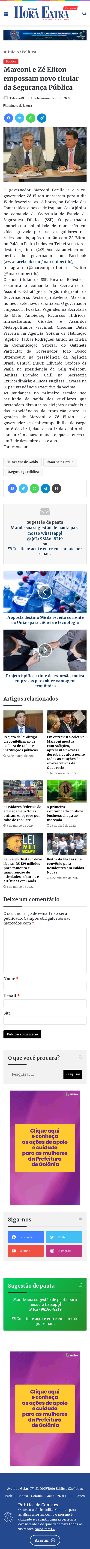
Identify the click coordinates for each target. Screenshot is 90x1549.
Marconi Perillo (61, 462)
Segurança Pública (24, 472)
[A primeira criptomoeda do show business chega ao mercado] (67, 791)
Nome (11, 978)
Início (13, 52)
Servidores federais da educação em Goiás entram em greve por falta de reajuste (22, 813)
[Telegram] (41, 118)
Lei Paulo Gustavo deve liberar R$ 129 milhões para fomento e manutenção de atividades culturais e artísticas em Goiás (22, 870)
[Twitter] (19, 118)
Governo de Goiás (23, 462)
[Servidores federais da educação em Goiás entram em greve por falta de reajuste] (23, 791)
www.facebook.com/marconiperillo (38, 261)
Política (29, 52)
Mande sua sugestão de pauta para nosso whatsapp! (45, 533)
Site (7, 1013)
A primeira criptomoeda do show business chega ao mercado (65, 813)
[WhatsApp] (30, 118)
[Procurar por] (84, 15)
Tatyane (15, 98)
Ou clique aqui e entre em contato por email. (47, 551)
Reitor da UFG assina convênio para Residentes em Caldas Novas (65, 865)
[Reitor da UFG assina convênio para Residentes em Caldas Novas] (67, 844)
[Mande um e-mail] (22, 98)
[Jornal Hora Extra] (45, 13)
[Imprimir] (56, 488)
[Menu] (5, 15)
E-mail (11, 996)
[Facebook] (8, 118)
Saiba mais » (45, 1529)
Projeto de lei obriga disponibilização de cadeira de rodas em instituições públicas (20, 743)
